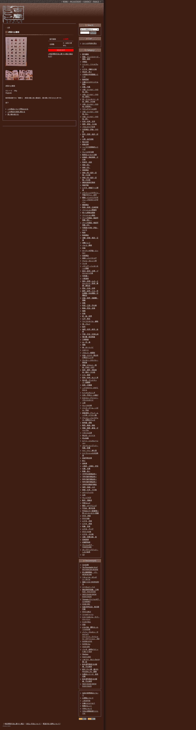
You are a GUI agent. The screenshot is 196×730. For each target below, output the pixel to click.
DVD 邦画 (86, 516)
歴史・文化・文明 (88, 288)
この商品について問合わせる (17, 109)
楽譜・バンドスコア (89, 258)
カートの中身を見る (89, 43)
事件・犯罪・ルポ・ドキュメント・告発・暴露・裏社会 (90, 283)
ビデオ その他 (87, 534)
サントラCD (86, 498)
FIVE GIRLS (86, 612)
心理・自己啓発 (87, 139)
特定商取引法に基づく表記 (14, 724)
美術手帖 (85, 185)
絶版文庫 (85, 144)
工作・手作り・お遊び (90, 395)
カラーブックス (87, 492)
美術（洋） (86, 167)
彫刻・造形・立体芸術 (90, 207)
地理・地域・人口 (88, 487)
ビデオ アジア (87, 529)
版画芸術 (85, 79)
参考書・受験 (87, 423)
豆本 (83, 495)
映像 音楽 (86, 526)
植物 (83, 311)
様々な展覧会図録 (88, 213)
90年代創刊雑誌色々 (89, 482)
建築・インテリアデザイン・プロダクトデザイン (90, 200)
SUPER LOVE (87, 641)
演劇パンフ (86, 243)
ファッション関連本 (89, 210)
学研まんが (86, 503)
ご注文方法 (86, 701)
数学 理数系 (87, 500)
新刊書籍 (85, 54)
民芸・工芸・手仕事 (89, 305)
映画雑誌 (85, 235)
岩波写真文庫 (87, 458)
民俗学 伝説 (87, 162)
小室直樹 (85, 278)
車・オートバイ (87, 347)
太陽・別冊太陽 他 (89, 537)
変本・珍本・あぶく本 (90, 377)
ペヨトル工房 (87, 433)
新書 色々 (86, 471)
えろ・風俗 (86, 375)
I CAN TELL (86, 622)
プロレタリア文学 (88, 127)
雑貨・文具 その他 (89, 490)
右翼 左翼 (86, 468)
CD (83, 555)
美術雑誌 (85, 170)
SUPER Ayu (86, 644)
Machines (85, 654)
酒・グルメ (86, 324)
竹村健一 (85, 276)
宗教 (83, 303)
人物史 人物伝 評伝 (90, 466)
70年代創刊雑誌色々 (89, 477)
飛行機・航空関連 (88, 337)
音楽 (83, 248)
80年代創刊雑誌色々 (89, 479)
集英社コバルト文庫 (89, 155)
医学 (83, 327)
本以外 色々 (87, 72)
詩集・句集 (86, 87)
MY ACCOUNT (75, 2)
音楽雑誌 (85, 256)
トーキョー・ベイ (88, 587)
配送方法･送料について (51, 724)
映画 (83, 232)
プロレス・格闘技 (88, 353)
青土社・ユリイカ (88, 435)
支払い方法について (33, 724)
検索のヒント (87, 706)
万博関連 (85, 339)
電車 (83, 345)
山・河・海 (86, 342)
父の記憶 (85, 565)
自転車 (84, 463)
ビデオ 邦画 (87, 524)
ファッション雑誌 (88, 215)
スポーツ (85, 350)
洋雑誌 (84, 62)
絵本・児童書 (87, 385)
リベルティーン (87, 614)
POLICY (96, 2)
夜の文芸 (85, 142)
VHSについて (87, 708)
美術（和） (86, 165)
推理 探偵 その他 (89, 124)
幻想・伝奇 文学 (88, 121)
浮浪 (83, 625)
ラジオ (84, 263)
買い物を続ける (13, 114)
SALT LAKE (86, 657)
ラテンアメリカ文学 (89, 109)
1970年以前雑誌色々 (89, 474)
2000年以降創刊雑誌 (89, 484)
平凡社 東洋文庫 (88, 508)
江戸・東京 (86, 319)
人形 (8, 27)
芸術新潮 (85, 539)
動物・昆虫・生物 (88, 308)
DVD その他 (86, 532)
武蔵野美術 (86, 542)
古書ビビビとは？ (88, 703)
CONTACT (87, 2)
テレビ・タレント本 (89, 261)
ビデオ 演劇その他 (89, 69)
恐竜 (83, 313)
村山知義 (85, 438)
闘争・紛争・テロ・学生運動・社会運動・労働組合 (90, 293)
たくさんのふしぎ (88, 393)
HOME (65, 2)
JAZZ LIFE (86, 647)
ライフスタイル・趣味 (90, 321)
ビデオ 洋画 (87, 521)
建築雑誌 (85, 205)
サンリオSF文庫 (88, 152)
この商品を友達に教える (16, 112)
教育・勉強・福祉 (88, 425)
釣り (83, 461)
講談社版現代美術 (88, 182)
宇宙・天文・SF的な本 (90, 334)
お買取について (87, 698)
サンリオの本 (87, 405)
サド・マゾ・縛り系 (89, 450)
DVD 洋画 (85, 518)
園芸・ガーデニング (89, 506)
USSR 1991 (86, 604)
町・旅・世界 (87, 316)
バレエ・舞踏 (87, 245)
